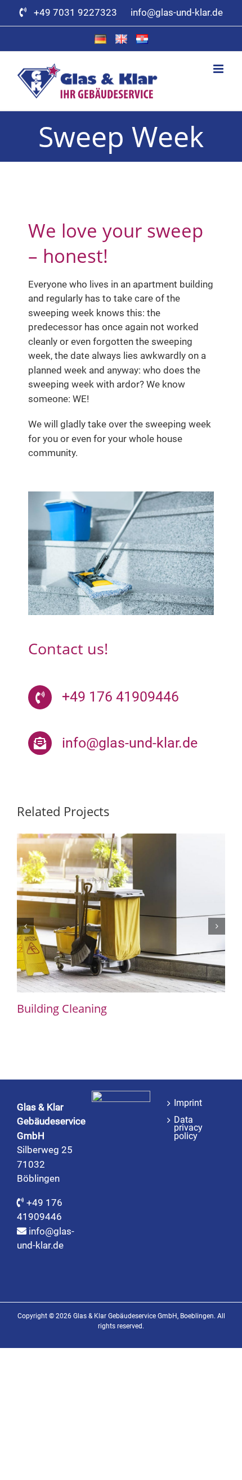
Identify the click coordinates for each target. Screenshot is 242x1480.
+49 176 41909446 (120, 697)
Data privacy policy (188, 1128)
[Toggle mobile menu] (219, 69)
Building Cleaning (62, 1008)
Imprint (188, 1103)
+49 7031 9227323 (77, 12)
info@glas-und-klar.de (177, 12)
